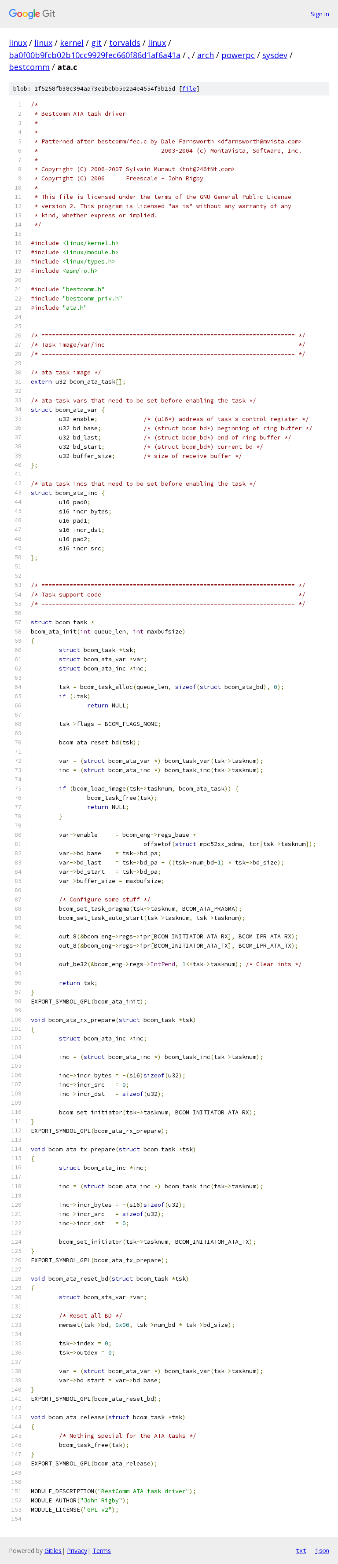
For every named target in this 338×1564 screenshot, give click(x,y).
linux (18, 42)
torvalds (124, 42)
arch (205, 55)
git (96, 42)
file (189, 88)
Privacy (77, 1550)
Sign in (320, 14)
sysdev (274, 55)
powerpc (238, 55)
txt (301, 1550)
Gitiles (53, 1550)
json (322, 1550)
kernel (72, 42)
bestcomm (29, 67)
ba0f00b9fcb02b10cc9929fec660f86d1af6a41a (94, 55)
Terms (101, 1550)
